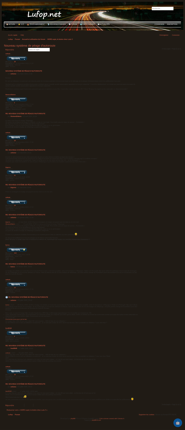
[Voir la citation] (17, 222)
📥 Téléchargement (36, 24)
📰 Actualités (104, 24)
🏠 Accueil (10, 24)
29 (15, 61)
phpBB (73, 418)
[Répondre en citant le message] (175, 54)
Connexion (159, 24)
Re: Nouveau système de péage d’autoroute (25, 113)
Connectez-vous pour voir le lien (16, 319)
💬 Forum (73, 24)
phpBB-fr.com (96, 420)
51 (15, 175)
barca (7, 245)
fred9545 (8, 328)
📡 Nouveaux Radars (57, 24)
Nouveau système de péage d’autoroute (29, 45)
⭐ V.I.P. (21, 24)
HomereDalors (10, 94)
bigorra (8, 167)
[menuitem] (21, 35)
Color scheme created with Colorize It (111, 418)
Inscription (172, 24)
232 (15, 253)
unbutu (7, 53)
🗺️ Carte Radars (87, 24)
